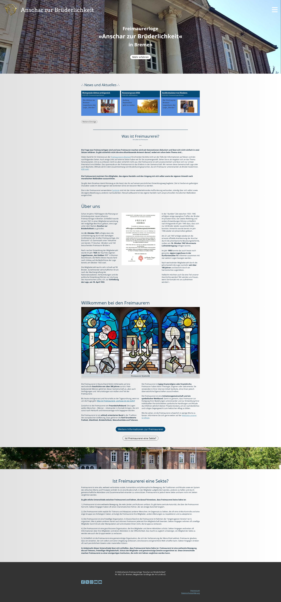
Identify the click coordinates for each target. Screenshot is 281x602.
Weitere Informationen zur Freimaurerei (140, 429)
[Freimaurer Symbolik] (140, 342)
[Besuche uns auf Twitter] (87, 582)
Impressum (195, 590)
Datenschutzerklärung (190, 593)
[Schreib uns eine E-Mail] (100, 582)
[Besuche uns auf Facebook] (83, 582)
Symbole (115, 190)
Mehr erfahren (140, 57)
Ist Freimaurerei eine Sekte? (140, 438)
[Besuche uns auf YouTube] (96, 582)
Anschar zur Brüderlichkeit (57, 10)
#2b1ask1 (85, 169)
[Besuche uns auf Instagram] (91, 582)
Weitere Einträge (89, 122)
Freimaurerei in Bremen (121, 157)
